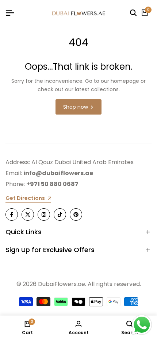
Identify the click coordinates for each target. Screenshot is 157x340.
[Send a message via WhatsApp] (141, 324)
